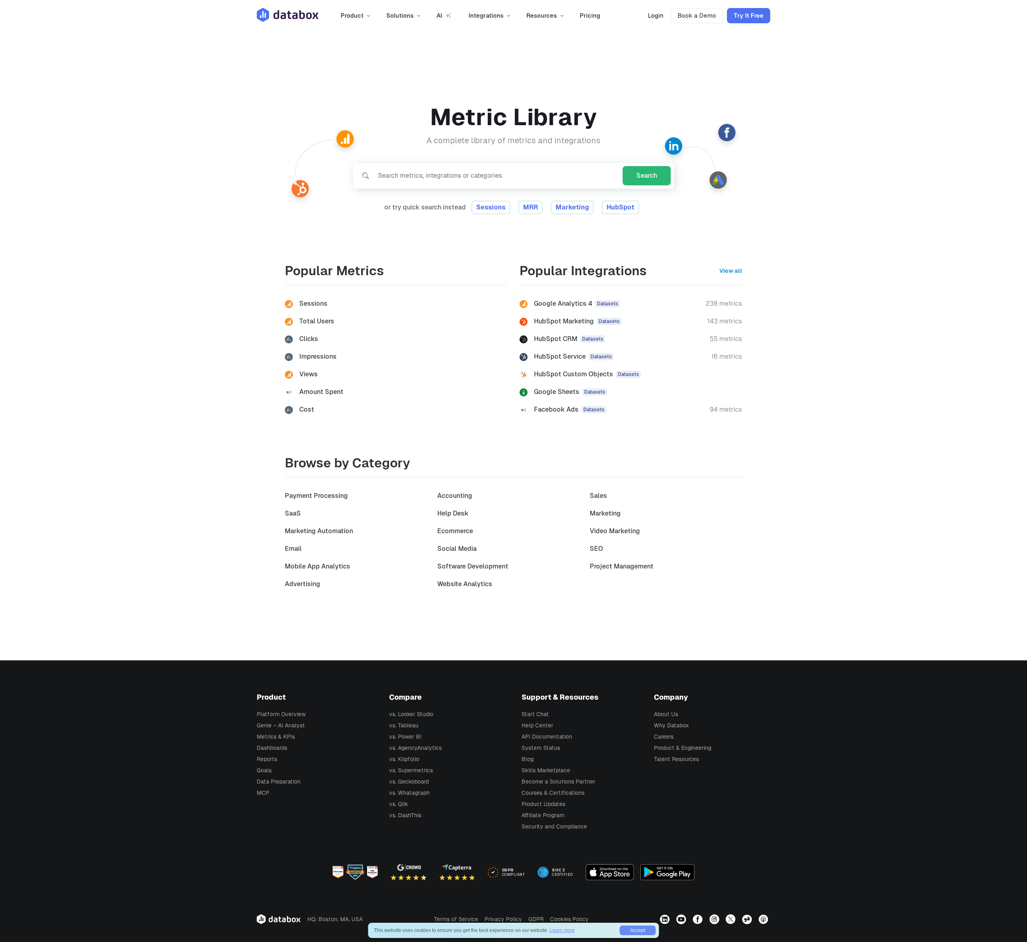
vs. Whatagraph (409, 793)
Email (293, 548)
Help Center (537, 725)
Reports (267, 759)
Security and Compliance (554, 826)
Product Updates (543, 804)
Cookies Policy (569, 919)
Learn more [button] (562, 930)
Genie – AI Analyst (281, 725)
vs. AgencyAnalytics (415, 748)
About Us (666, 714)
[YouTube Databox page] (682, 919)
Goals (264, 770)
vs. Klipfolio (404, 759)
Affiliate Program (543, 815)
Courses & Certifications (553, 793)
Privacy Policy (503, 919)
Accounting (454, 495)
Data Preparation (278, 781)
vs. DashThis (405, 815)
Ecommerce (455, 531)
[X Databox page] (731, 919)
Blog (528, 759)
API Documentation (547, 736)
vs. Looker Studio (411, 714)
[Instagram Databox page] (715, 919)
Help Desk (453, 513)
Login (656, 15)
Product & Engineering (682, 748)
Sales (598, 495)
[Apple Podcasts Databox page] (764, 919)
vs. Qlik (398, 804)
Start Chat (535, 714)
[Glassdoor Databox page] (748, 919)
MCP (263, 793)
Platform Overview (281, 714)
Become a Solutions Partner (558, 781)
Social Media (457, 548)
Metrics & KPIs (276, 736)
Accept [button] (637, 930)
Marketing (605, 513)
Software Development (472, 566)
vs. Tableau (403, 725)
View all (730, 271)
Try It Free (748, 15)
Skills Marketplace (546, 770)
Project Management (622, 566)
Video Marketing (615, 531)
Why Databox (671, 725)
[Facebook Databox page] (698, 919)
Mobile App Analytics (317, 566)
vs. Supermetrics (411, 770)
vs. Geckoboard (409, 781)
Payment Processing (316, 495)
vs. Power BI (405, 736)
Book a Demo (697, 15)
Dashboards (272, 748)
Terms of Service (456, 919)
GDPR (536, 919)
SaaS (293, 513)
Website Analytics (464, 584)
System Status (541, 748)
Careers (664, 736)
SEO (596, 548)
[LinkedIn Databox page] (666, 919)
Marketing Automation (319, 531)
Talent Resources (676, 759)
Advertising (302, 584)
